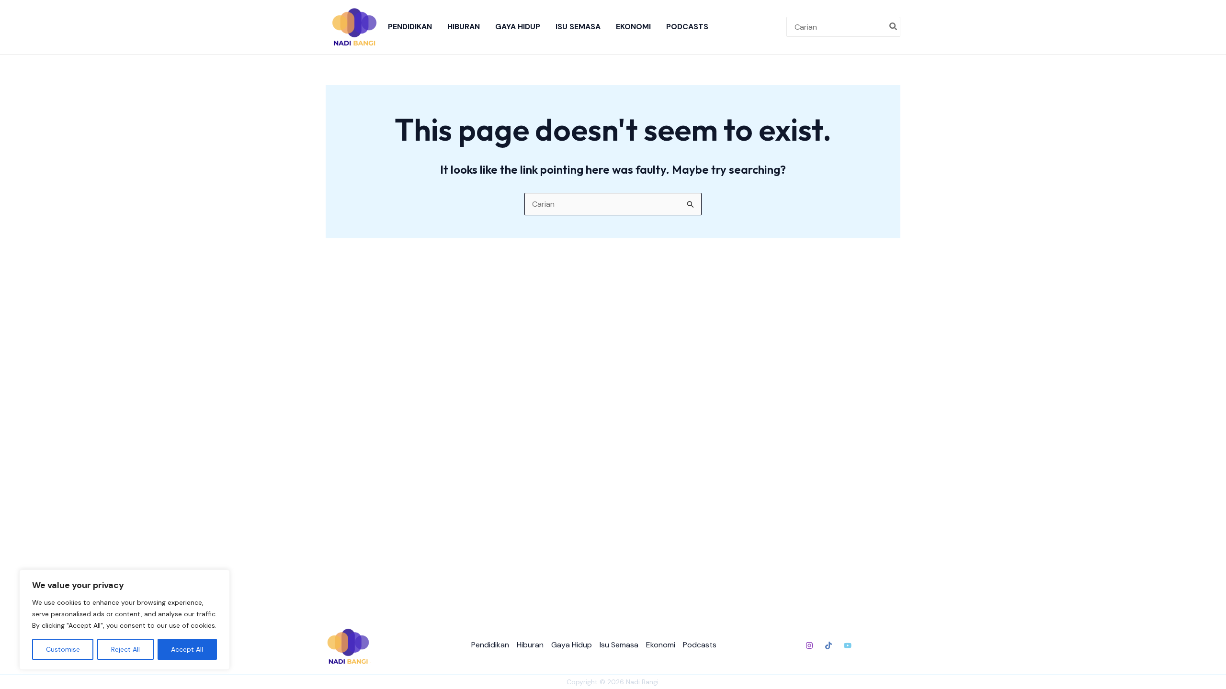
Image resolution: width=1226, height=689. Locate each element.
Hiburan (463, 27)
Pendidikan (410, 27)
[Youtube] (847, 645)
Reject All (125, 649)
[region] (124, 619)
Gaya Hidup (517, 27)
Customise (63, 649)
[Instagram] (809, 645)
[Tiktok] (828, 645)
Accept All (187, 649)
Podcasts (687, 27)
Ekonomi (633, 27)
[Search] (893, 26)
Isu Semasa (578, 27)
